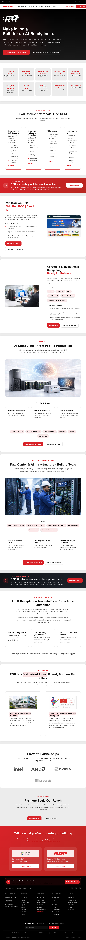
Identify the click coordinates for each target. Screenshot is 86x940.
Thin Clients (24, 909)
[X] (76, 888)
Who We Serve (22, 6)
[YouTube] (80, 888)
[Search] (63, 6)
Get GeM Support (25, 866)
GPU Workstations (42, 900)
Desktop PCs (24, 897)
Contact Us (81, 1)
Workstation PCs (25, 902)
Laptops (23, 905)
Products (31, 6)
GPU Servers (40, 905)
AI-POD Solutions (41, 909)
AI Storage (39, 907)
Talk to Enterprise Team (69, 325)
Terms (67, 937)
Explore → (11, 165)
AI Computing (9, 904)
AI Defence (55, 902)
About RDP (71, 897)
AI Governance (56, 912)
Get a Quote (69, 6)
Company (55, 6)
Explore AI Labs (74, 580)
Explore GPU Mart (73, 185)
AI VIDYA (54, 900)
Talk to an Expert (60, 866)
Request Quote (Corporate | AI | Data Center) (46, 52)
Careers (70, 907)
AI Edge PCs (55, 897)
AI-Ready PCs (40, 897)
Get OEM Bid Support (13, 243)
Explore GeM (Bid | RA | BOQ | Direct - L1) (16, 52)
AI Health (54, 905)
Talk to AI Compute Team (53, 444)
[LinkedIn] (72, 888)
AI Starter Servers (41, 902)
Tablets (23, 914)
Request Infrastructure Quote (33, 562)
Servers (23, 907)
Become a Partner (6, 1)
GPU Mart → (41, 912)
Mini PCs (23, 912)
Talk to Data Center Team (54, 562)
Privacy (73, 937)
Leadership (71, 905)
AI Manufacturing (56, 909)
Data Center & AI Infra (11, 906)
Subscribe (54, 927)
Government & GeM (10, 897)
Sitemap (79, 937)
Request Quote (53, 325)
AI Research (55, 914)
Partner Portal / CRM (51, 818)
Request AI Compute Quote (33, 444)
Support (47, 6)
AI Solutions (39, 6)
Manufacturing (72, 900)
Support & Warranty (73, 902)
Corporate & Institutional (8, 901)
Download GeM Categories (15, 249)
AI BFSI (54, 907)
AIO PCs (23, 900)
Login (75, 1)
